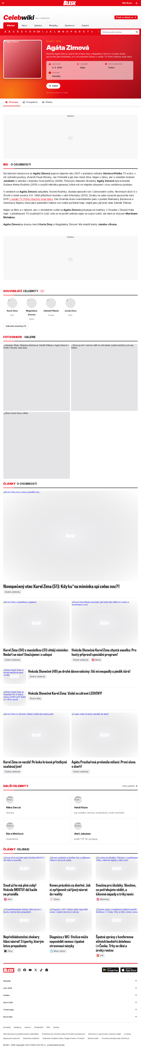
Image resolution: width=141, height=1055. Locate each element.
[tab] (10, 25)
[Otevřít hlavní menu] (3, 3)
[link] (19, 970)
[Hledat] (136, 32)
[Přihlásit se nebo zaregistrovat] (136, 3)
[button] (110, 970)
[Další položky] (98, 31)
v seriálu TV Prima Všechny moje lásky (31, 199)
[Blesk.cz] (69, 3)
